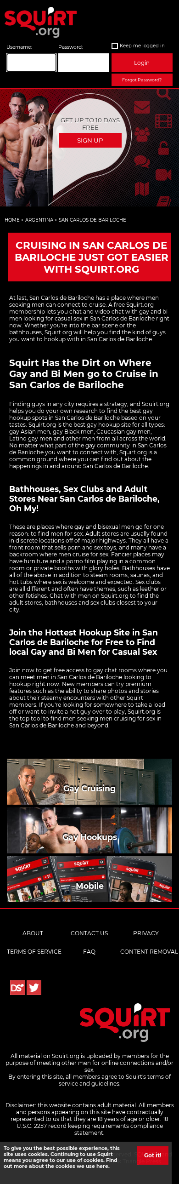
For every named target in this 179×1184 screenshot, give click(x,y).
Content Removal (149, 951)
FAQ (89, 951)
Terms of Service (34, 951)
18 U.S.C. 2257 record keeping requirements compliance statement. (93, 1125)
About (32, 933)
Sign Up (90, 140)
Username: (19, 47)
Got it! (152, 1155)
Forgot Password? (142, 79)
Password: (70, 47)
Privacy (146, 933)
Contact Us (89, 933)
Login (142, 62)
